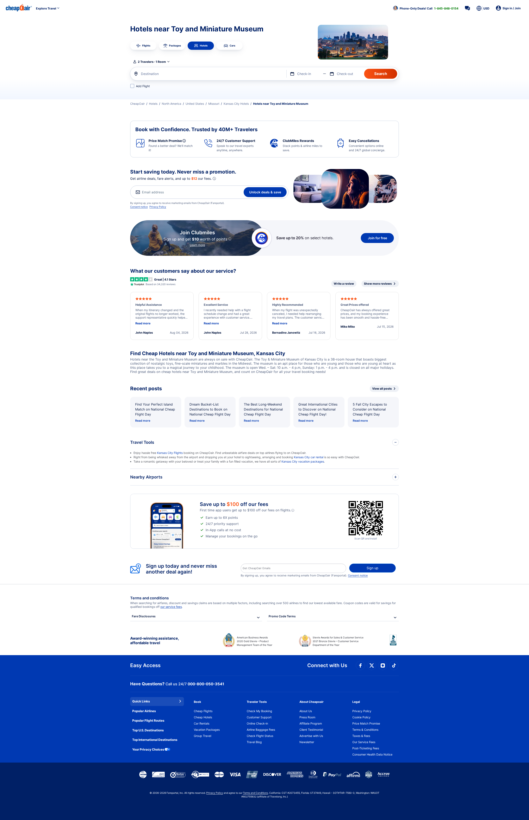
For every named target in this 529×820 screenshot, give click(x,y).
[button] (426, 8)
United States (195, 103)
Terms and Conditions (255, 792)
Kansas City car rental (308, 457)
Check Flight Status (260, 736)
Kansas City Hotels (236, 103)
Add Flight (143, 86)
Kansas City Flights (170, 453)
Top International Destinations (154, 740)
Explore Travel (46, 8)
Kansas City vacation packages (302, 461)
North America (171, 103)
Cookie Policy (361, 717)
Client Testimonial (311, 729)
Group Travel (202, 736)
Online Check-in (257, 723)
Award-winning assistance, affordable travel (154, 640)
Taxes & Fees (361, 736)
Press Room (307, 717)
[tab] (143, 46)
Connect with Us (327, 665)
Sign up (372, 568)
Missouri (213, 103)
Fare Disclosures (144, 616)
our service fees (171, 606)
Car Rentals (201, 723)
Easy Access (145, 665)
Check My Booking (259, 711)
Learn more (197, 245)
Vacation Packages (207, 729)
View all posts (382, 388)
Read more (142, 420)
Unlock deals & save (265, 192)
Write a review (344, 283)
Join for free (377, 238)
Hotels (153, 103)
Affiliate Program (310, 723)
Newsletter (306, 742)
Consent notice (139, 206)
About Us (305, 711)
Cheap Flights (203, 711)
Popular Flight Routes (148, 720)
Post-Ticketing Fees (365, 748)
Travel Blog (254, 742)
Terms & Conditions (365, 729)
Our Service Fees (363, 742)
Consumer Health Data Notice (372, 754)
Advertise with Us (311, 736)
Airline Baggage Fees (261, 729)
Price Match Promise (366, 723)
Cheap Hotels (203, 717)
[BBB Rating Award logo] (394, 643)
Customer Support (259, 717)
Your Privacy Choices (148, 749)
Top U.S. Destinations (148, 730)
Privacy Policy (157, 206)
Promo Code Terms (282, 616)
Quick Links (141, 701)
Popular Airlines (144, 711)
